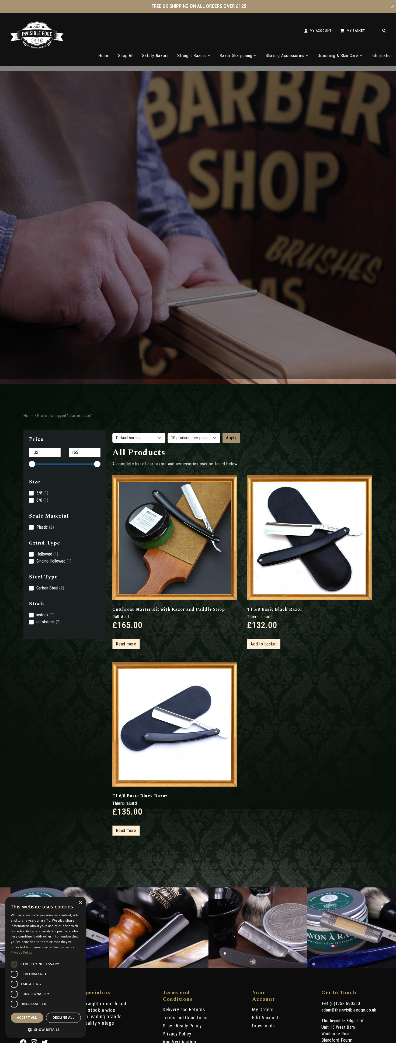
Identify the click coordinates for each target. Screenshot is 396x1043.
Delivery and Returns (184, 1009)
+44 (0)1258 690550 (340, 1003)
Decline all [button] (63, 1017)
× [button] (80, 903)
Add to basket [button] (264, 644)
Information (382, 55)
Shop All (125, 55)
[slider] (32, 464)
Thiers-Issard (259, 616)
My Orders (262, 1009)
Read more (126, 644)
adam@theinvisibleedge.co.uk (348, 1010)
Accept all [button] (27, 1017)
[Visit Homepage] (37, 47)
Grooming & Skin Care (338, 55)
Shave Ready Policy (182, 1025)
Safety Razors (155, 55)
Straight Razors (191, 55)
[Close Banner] (392, 6)
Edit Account (265, 1017)
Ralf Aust (120, 616)
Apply (231, 437)
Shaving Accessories (285, 55)
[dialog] (45, 967)
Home (103, 55)
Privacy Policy (177, 1034)
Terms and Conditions (185, 1017)
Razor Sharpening (236, 55)
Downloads (263, 1025)
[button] (46, 1029)
